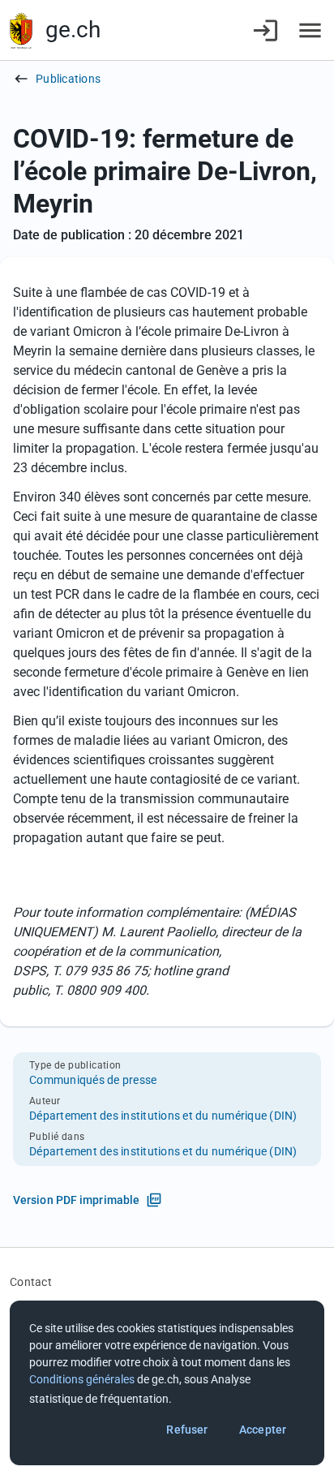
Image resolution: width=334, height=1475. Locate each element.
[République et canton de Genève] (21, 30)
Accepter (262, 1429)
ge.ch (73, 29)
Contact (31, 1281)
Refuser (187, 1429)
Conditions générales (82, 1379)
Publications (68, 78)
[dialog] (167, 1383)
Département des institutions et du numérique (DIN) (163, 1115)
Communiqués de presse (92, 1079)
